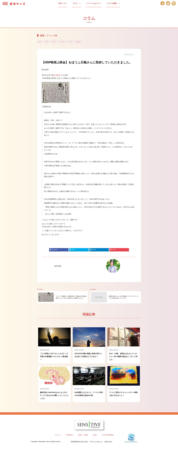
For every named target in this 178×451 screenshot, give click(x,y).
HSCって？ (62, 3)
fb (162, 3)
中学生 (54, 41)
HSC (40, 41)
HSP (47, 41)
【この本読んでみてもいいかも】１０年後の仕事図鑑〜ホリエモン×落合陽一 (54, 356)
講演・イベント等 (48, 35)
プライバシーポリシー (96, 441)
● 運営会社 (69, 435)
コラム (75, 3)
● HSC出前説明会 (108, 435)
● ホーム (58, 435)
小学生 (70, 41)
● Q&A (94, 435)
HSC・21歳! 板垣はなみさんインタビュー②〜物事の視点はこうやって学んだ (123, 356)
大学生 (62, 41)
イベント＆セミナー (93, 3)
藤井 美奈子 (56, 75)
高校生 (79, 41)
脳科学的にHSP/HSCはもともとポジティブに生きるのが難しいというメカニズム (54, 395)
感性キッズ (15, 3)
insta (173, 3)
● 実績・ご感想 (83, 435)
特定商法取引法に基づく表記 (79, 441)
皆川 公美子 (45, 69)
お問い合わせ (108, 441)
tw (168, 3)
